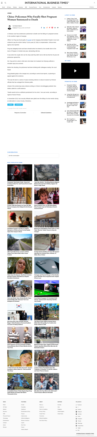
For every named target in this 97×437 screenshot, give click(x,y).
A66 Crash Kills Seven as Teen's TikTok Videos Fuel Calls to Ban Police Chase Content (18, 253)
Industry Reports (24, 429)
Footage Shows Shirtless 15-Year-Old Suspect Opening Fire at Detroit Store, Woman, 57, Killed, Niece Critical (46, 253)
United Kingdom (61, 411)
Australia (59, 404)
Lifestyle (54, 7)
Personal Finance (33, 7)
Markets (15, 7)
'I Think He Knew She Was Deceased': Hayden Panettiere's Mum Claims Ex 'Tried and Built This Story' (19, 369)
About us (41, 404)
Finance (22, 413)
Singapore (60, 409)
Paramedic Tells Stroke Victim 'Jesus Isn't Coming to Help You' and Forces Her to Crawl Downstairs (19, 184)
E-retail (22, 404)
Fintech (22, 427)
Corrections (41, 416)
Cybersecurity (24, 416)
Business (21, 7)
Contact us (41, 407)
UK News (9, 7)
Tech (40, 7)
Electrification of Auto (25, 411)
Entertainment (46, 7)
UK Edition (91, 7)
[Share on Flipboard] (49, 27)
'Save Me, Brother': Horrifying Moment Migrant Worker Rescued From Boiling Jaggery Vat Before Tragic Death (46, 184)
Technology (5, 418)
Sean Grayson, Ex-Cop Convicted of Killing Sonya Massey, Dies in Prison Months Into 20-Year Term (19, 346)
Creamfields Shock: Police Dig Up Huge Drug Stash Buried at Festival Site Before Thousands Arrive (19, 392)
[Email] (55, 27)
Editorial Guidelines (46, 112)
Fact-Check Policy (43, 420)
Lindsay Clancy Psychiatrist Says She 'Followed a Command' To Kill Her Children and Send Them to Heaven (45, 369)
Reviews (60, 7)
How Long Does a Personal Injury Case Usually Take (72, 120)
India (59, 407)
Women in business (25, 420)
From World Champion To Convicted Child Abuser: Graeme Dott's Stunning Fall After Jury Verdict (45, 300)
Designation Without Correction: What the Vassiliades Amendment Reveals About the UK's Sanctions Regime (72, 88)
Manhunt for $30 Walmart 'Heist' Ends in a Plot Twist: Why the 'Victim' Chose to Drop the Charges (46, 230)
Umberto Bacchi (18, 26)
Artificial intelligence (25, 418)
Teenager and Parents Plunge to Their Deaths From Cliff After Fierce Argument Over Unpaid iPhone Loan (46, 276)
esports (22, 422)
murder (29, 40)
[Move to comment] (58, 27)
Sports (4, 425)
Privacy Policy (42, 411)
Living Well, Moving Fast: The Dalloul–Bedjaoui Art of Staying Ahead (73, 96)
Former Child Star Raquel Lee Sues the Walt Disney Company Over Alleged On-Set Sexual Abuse (19, 207)
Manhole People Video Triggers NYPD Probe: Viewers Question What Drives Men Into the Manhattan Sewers (46, 346)
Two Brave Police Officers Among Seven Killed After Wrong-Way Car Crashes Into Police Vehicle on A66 (45, 323)
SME (26, 7)
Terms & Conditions (43, 409)
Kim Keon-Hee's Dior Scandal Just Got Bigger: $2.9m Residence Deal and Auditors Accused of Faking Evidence (19, 323)
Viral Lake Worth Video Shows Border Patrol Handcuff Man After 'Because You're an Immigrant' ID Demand (19, 300)
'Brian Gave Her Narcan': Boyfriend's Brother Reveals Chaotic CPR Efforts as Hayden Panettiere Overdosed (19, 276)
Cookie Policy (42, 413)
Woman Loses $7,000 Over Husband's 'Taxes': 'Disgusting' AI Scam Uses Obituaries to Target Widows (73, 37)
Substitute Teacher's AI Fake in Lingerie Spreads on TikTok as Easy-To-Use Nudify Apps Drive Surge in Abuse (18, 230)
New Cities (23, 425)
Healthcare (23, 409)
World (3, 7)
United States (60, 413)
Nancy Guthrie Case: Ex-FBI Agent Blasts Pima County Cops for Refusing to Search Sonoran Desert (45, 207)
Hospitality (23, 407)
